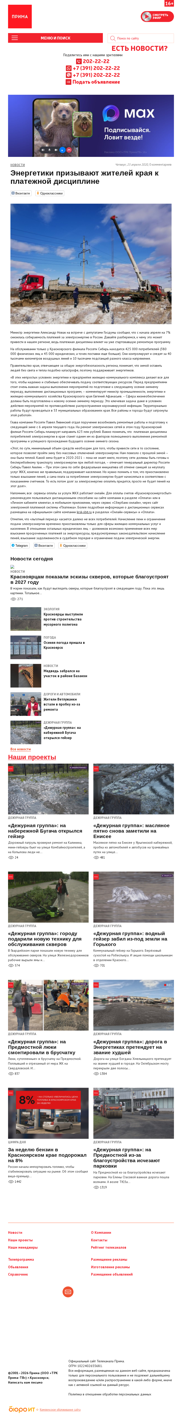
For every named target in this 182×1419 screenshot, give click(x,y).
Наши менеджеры (23, 1247)
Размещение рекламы (109, 1259)
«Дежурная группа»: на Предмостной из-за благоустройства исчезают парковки (126, 1158)
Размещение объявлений (112, 1274)
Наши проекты (32, 757)
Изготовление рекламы (110, 1267)
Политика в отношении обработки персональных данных (109, 1394)
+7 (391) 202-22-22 (96, 68)
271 (19, 599)
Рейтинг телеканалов (108, 1247)
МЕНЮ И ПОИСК (55, 37)
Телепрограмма (21, 1259)
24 (16, 858)
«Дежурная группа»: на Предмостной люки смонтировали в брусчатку (41, 1047)
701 (102, 965)
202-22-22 (96, 61)
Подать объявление (96, 81)
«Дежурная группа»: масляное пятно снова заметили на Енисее (131, 831)
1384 (103, 1074)
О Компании (101, 1232)
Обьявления (18, 1267)
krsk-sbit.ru (84, 512)
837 (17, 1074)
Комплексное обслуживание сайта (60, 1409)
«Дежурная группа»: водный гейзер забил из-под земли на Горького (130, 939)
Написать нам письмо (25, 1382)
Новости (17, 572)
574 (17, 965)
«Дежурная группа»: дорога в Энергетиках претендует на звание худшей (130, 1047)
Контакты (99, 1240)
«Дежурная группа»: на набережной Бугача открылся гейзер (45, 831)
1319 (103, 1187)
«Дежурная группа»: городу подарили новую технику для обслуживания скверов (45, 939)
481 (102, 858)
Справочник (18, 1274)
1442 (17, 1182)
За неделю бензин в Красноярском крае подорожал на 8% (47, 1155)
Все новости (20, 749)
